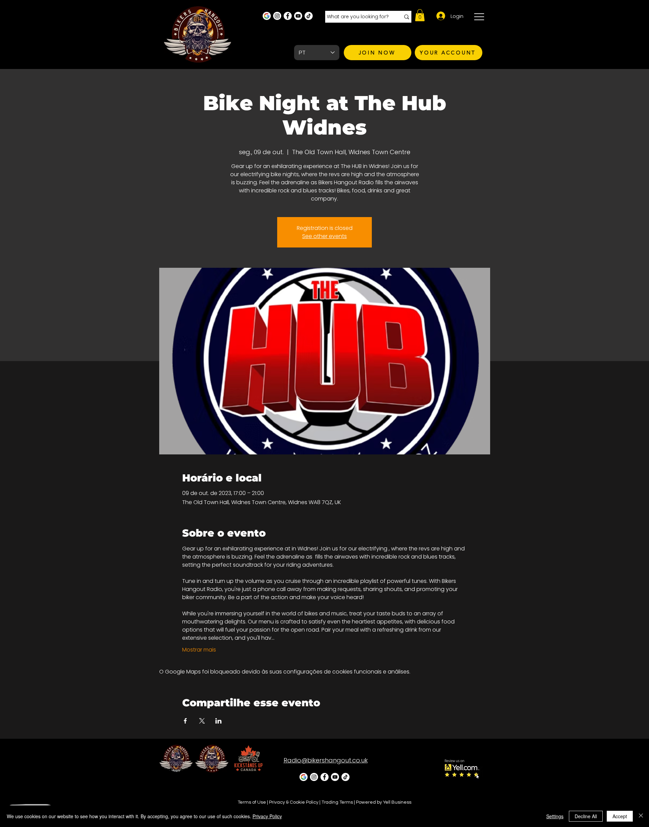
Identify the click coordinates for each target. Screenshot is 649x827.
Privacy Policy (267, 816)
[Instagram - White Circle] (277, 16)
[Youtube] (298, 16)
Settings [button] (554, 816)
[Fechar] (641, 816)
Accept (619, 816)
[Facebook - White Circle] (288, 16)
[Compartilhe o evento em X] (202, 721)
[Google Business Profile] (267, 16)
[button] (420, 15)
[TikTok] (309, 16)
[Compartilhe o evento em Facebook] (185, 721)
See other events (324, 236)
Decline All (586, 816)
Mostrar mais (199, 650)
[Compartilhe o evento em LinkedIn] (218, 721)
